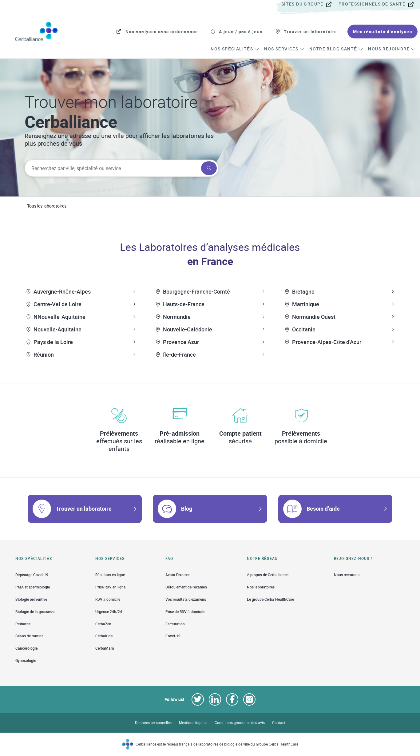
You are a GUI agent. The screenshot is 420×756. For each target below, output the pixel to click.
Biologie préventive (31, 599)
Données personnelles (153, 722)
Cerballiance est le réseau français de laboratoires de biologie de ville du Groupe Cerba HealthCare (217, 744)
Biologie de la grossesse (35, 611)
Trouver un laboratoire (84, 508)
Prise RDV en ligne (110, 587)
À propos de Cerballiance (267, 574)
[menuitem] (309, 4)
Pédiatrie (22, 624)
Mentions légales (193, 722)
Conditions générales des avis (240, 722)
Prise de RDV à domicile (184, 611)
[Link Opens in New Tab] (198, 699)
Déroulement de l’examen (186, 587)
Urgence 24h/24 (108, 611)
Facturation (175, 624)
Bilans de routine (29, 636)
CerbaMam (104, 648)
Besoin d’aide (323, 508)
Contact (278, 722)
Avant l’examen (178, 574)
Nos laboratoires (261, 587)
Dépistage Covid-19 (31, 574)
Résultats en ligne (110, 574)
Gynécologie (25, 660)
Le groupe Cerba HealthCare (270, 599)
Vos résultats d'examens (185, 599)
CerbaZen (103, 624)
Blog (186, 508)
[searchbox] (112, 168)
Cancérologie (26, 648)
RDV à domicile (107, 599)
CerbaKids (104, 636)
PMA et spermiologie (32, 587)
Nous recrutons (346, 574)
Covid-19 (172, 636)
